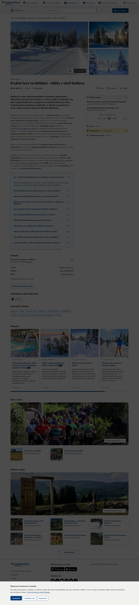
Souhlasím (16, 598)
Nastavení (43, 598)
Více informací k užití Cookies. (38, 592)
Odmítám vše (29, 598)
